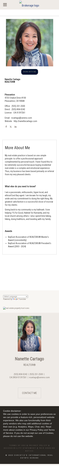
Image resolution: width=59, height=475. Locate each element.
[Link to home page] (29, 4)
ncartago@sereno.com (21, 118)
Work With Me (29, 71)
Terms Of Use (17, 445)
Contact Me (29, 393)
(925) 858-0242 (18, 109)
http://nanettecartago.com (25, 121)
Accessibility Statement (20, 448)
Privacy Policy (38, 445)
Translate (22, 299)
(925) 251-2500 (18, 106)
